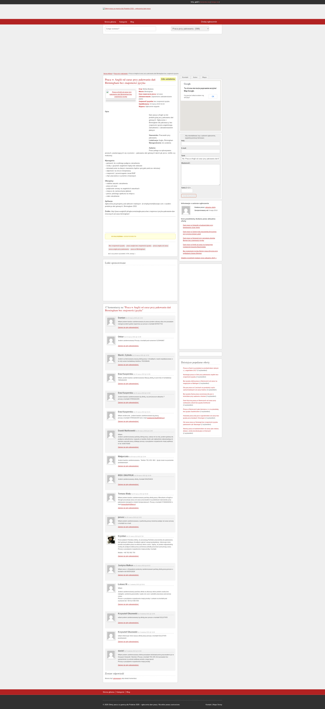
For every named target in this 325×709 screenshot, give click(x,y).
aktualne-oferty (210, 207)
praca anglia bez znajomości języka (139, 246)
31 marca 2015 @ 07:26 (136, 536)
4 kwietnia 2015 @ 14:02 (147, 632)
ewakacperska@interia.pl (156, 418)
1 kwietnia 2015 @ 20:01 (137, 584)
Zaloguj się (215, 2)
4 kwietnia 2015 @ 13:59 (147, 614)
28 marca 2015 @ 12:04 (138, 456)
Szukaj (215, 28)
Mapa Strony (217, 705)
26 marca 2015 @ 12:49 (145, 431)
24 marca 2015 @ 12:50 (141, 355)
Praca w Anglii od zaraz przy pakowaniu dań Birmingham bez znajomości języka (130, 81)
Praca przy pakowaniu (121, 73)
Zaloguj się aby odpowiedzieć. (128, 327)
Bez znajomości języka (117, 246)
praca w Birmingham (138, 249)
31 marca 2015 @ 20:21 (143, 565)
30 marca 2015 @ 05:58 (140, 494)
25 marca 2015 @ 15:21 (142, 412)
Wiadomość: (185, 163)
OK (213, 97)
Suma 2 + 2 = (186, 188)
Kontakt (208, 705)
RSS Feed (221, 2)
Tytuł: (183, 156)
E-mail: (183, 148)
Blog (132, 22)
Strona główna (110, 22)
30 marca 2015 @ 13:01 (134, 517)
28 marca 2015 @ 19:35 (143, 475)
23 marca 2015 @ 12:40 (135, 318)
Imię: (183, 141)
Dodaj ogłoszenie (209, 22)
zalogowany (117, 678)
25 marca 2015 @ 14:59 (142, 393)
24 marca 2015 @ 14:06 (142, 374)
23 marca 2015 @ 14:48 (133, 337)
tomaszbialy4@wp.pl (128, 504)
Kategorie (123, 22)
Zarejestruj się (205, 2)
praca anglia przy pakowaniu (119, 249)
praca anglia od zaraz (160, 246)
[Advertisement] (202, 12)
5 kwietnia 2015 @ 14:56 (133, 651)
